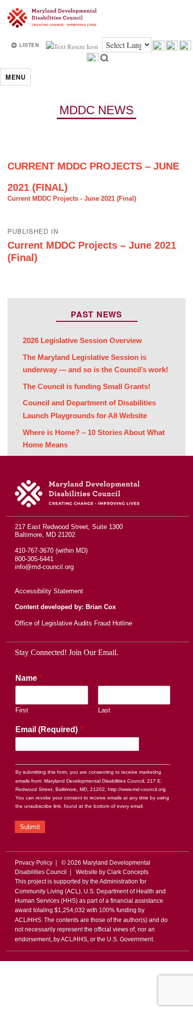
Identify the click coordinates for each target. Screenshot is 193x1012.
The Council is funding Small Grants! (86, 387)
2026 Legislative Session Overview (82, 341)
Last (104, 710)
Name (28, 678)
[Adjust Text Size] (73, 45)
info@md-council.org (44, 567)
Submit (30, 827)
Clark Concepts (127, 872)
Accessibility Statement (49, 591)
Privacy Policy (33, 862)
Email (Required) (49, 729)
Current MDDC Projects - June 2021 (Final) (71, 198)
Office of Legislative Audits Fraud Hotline (73, 623)
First (21, 710)
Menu (15, 77)
